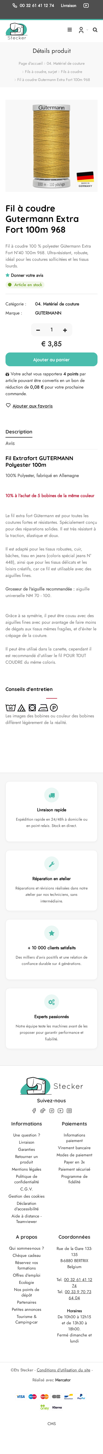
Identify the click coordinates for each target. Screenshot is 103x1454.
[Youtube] (60, 1111)
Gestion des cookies (26, 1196)
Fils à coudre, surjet (41, 71)
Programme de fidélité (74, 1179)
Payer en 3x (74, 1162)
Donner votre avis (27, 275)
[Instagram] (52, 1111)
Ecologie (26, 1282)
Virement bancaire (74, 1148)
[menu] (70, 27)
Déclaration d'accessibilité (26, 1206)
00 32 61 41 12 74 (37, 5)
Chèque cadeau (27, 1255)
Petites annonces (26, 1309)
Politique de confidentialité (26, 1179)
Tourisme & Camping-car (26, 1319)
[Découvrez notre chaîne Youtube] (87, 5)
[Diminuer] (38, 329)
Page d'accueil (31, 63)
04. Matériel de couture (66, 63)
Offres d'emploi (26, 1275)
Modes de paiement (74, 1155)
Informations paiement (74, 1138)
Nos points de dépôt (26, 1292)
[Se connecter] (82, 29)
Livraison (26, 1142)
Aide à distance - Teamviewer (26, 1219)
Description (18, 432)
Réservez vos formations (26, 1265)
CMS (52, 1423)
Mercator (63, 1380)
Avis (10, 443)
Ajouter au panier (51, 359)
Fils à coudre (71, 71)
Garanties (26, 1149)
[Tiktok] (43, 1111)
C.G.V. (26, 1189)
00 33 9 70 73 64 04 (78, 1295)
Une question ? (26, 1135)
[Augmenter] (65, 329)
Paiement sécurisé (74, 1169)
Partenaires (26, 1302)
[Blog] (69, 1111)
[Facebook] (34, 1111)
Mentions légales (26, 1169)
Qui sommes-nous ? (26, 1248)
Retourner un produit (26, 1159)
